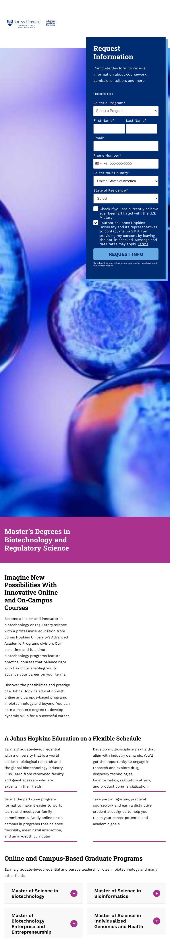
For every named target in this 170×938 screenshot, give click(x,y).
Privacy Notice (105, 265)
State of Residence (110, 190)
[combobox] (125, 111)
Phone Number (107, 155)
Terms (143, 244)
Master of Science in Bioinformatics (117, 893)
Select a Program (109, 103)
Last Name (136, 120)
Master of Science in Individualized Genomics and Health (118, 921)
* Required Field (103, 93)
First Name (103, 120)
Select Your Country (111, 173)
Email (99, 138)
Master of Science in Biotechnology (35, 893)
